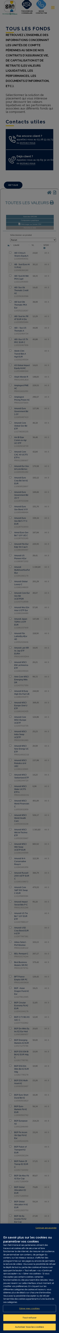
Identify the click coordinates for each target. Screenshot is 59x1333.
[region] (29, 1278)
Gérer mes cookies (29, 1308)
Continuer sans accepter (46, 1228)
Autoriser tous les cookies (29, 1327)
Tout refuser (29, 1317)
